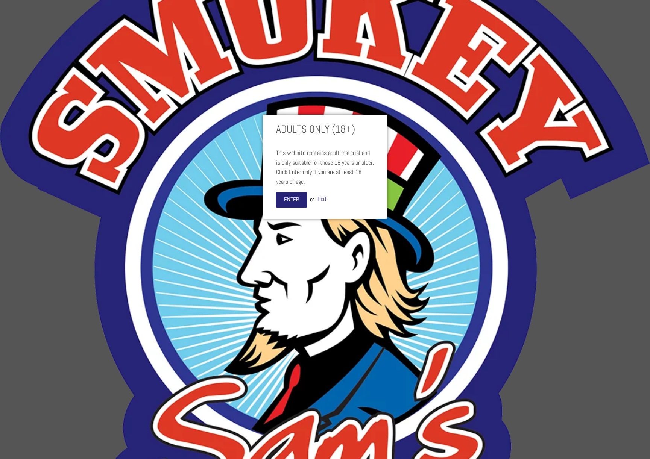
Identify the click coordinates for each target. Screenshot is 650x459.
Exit (322, 199)
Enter (291, 199)
